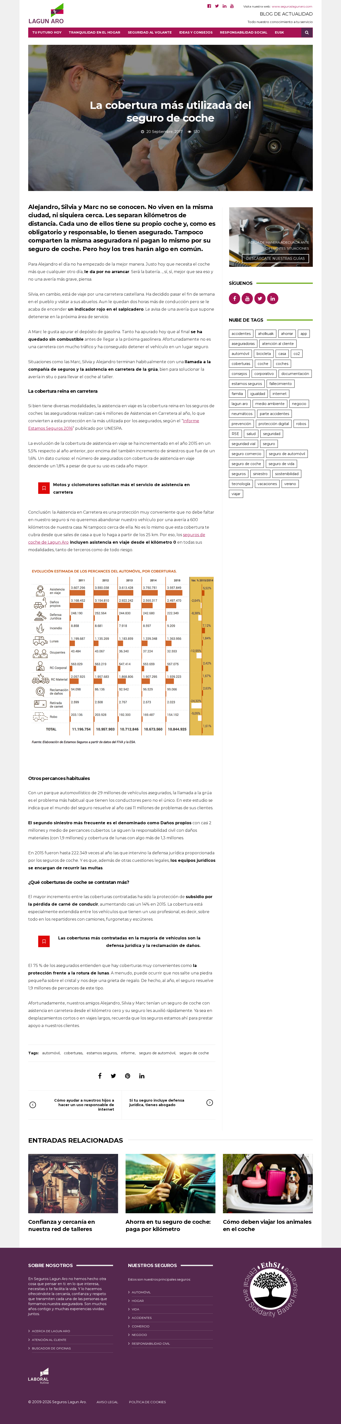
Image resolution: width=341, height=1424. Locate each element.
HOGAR (138, 1301)
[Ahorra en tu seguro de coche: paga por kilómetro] (170, 1183)
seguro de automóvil (157, 1053)
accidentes (241, 333)
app (304, 333)
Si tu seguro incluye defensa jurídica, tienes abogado (156, 1102)
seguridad (271, 434)
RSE (235, 434)
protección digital (274, 424)
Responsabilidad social (243, 32)
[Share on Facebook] (100, 1076)
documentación (295, 373)
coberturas (73, 1053)
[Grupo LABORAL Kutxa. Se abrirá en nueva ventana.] (38, 1376)
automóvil (51, 1053)
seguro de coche (194, 1053)
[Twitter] (217, 6)
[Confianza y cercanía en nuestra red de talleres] (73, 1183)
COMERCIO (141, 1326)
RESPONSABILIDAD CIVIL (151, 1343)
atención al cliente (278, 343)
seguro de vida (281, 464)
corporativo (264, 373)
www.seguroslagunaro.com (292, 6)
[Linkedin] (224, 6)
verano (290, 484)
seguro (269, 444)
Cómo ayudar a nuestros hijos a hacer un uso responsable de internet (84, 1105)
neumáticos (242, 414)
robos (301, 424)
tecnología (241, 484)
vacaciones (267, 484)
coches (282, 363)
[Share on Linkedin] (142, 1076)
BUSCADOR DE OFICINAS (51, 1348)
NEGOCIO (139, 1335)
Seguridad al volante (150, 32)
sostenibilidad (287, 474)
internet (280, 393)
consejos (239, 373)
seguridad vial (243, 444)
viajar (236, 494)
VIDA (135, 1309)
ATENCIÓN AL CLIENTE (49, 1340)
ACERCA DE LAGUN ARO (51, 1331)
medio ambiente (270, 403)
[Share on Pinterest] (128, 1076)
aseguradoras (243, 343)
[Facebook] (209, 6)
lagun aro (240, 403)
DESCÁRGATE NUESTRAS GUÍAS (275, 258)
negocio (299, 403)
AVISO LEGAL (107, 1402)
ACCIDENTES (142, 1318)
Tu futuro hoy (46, 32)
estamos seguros (102, 1053)
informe (128, 1053)
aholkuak (266, 333)
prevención (241, 424)
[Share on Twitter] (113, 1076)
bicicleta (264, 353)
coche (263, 363)
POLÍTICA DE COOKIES (147, 1402)
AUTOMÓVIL (141, 1292)
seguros (239, 474)
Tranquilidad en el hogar (94, 32)
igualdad (257, 393)
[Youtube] (232, 6)
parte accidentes (274, 414)
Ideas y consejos (196, 32)
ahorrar (287, 333)
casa (282, 353)
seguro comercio (246, 454)
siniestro (260, 474)
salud (251, 434)
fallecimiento (280, 383)
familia (237, 393)
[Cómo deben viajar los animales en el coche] (268, 1183)
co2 (297, 353)
